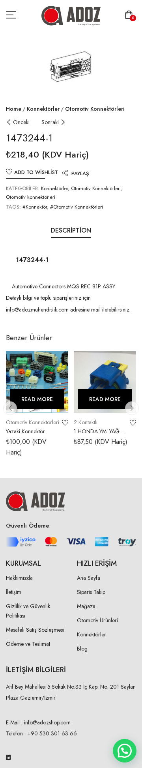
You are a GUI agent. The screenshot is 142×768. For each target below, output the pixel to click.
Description (71, 230)
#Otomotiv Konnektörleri (76, 207)
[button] (130, 15)
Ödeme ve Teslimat (28, 644)
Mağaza (86, 606)
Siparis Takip (91, 592)
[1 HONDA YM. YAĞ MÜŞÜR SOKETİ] (105, 382)
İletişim (13, 592)
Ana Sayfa (88, 578)
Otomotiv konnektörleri (94, 109)
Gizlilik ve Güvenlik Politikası (28, 611)
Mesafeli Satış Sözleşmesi (35, 630)
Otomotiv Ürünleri (97, 620)
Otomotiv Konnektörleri (96, 188)
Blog (82, 649)
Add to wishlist (36, 172)
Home (13, 109)
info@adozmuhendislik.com (37, 309)
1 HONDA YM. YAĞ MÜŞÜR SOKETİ (97, 435)
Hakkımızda (19, 578)
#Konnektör (34, 207)
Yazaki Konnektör (25, 431)
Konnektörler (43, 109)
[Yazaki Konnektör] (37, 382)
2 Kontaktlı (85, 422)
